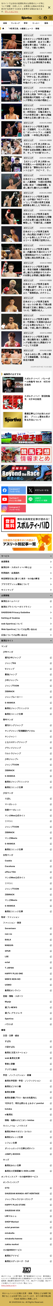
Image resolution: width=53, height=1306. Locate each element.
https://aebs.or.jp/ (9, 1285)
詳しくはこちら (11, 11)
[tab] (26, 23)
